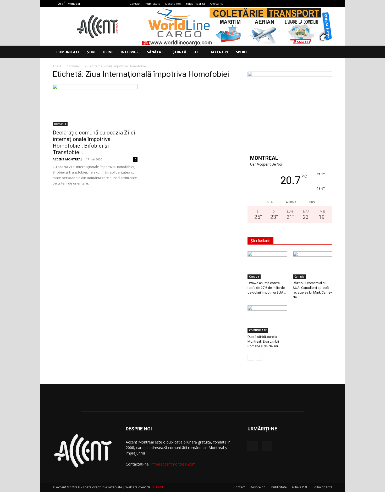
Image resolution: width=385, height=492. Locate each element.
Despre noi (173, 4)
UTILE (198, 52)
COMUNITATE (68, 52)
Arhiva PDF (217, 4)
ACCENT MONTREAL (67, 159)
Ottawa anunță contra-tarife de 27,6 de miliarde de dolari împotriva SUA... (267, 287)
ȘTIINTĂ (179, 52)
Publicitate (152, 4)
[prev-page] (251, 357)
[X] (328, 3)
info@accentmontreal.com (173, 464)
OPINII (108, 52)
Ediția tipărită (322, 487)
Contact (135, 4)
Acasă (57, 66)
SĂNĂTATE (156, 52)
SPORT (242, 52)
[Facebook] (320, 3)
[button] (326, 52)
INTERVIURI (130, 52)
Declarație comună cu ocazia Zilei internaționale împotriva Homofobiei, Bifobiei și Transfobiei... (94, 142)
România (60, 124)
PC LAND (157, 487)
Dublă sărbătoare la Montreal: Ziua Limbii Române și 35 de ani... (264, 341)
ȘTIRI (91, 52)
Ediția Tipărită (195, 4)
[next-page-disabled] (259, 357)
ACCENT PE (220, 52)
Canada (254, 276)
